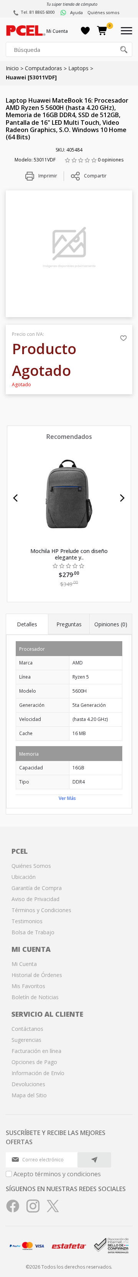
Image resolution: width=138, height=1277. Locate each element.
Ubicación (24, 876)
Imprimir (47, 176)
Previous (15, 498)
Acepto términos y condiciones (57, 1174)
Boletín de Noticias (35, 997)
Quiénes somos (103, 12)
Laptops (78, 68)
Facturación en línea (36, 1050)
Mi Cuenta (57, 31)
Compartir (95, 176)
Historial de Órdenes (37, 975)
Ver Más (67, 798)
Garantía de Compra (37, 888)
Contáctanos (27, 1028)
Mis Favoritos (28, 986)
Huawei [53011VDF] (31, 77)
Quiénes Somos (31, 865)
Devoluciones (28, 1084)
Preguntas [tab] (69, 624)
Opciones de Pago (34, 1062)
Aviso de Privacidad (35, 899)
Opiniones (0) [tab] (110, 624)
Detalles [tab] (27, 624)
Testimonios (27, 921)
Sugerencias (26, 1039)
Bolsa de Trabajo (33, 932)
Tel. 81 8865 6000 (38, 12)
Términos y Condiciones (41, 910)
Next (122, 498)
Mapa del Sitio (29, 1095)
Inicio (12, 68)
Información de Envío (38, 1073)
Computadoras (43, 68)
